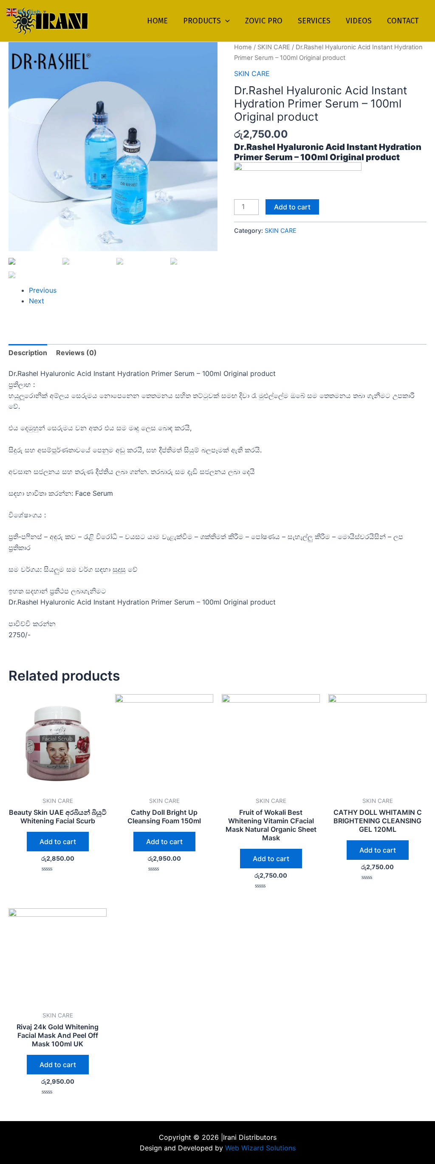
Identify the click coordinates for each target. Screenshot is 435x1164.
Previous (42, 290)
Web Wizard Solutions (259, 1148)
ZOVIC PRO (263, 20)
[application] (225, 21)
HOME (157, 20)
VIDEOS (359, 20)
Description (27, 352)
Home (243, 47)
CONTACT (403, 20)
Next (36, 301)
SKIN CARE (273, 47)
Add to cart (292, 207)
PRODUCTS (202, 20)
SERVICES (314, 20)
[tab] (27, 353)
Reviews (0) (76, 352)
